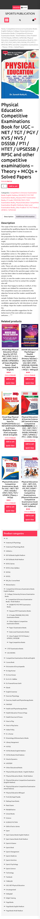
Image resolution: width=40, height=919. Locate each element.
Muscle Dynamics (11, 759)
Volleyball (9, 894)
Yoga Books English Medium (15, 906)
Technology (10, 873)
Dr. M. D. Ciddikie (11, 679)
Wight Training (11, 898)
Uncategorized (11, 889)
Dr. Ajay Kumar (10, 671)
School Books (10, 814)
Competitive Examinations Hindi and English (20, 658)
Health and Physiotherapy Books (16, 708)
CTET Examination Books (15, 648)
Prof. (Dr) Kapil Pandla (13, 797)
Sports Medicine (11, 856)
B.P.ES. (8, 576)
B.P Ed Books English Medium (15, 555)
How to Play (10, 721)
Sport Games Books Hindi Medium (17, 839)
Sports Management (12, 852)
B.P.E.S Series (10, 564)
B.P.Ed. (8, 572)
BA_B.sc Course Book (13, 580)
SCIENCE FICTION (12, 822)
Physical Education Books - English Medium (20, 772)
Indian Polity (10, 730)
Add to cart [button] (10, 379)
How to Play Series (12, 725)
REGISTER (16, 7)
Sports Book (10, 847)
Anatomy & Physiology (13, 542)
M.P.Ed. (8, 746)
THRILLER (9, 881)
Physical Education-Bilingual (15, 793)
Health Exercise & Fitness (14, 717)
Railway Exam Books (12, 801)
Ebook (8, 687)
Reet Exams (10, 805)
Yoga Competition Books (17, 642)
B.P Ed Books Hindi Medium (15, 559)
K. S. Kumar (9, 734)
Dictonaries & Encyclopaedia (15, 666)
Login (24, 7)
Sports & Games (11, 843)
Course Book (10, 662)
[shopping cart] (33, 20)
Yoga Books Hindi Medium (14, 911)
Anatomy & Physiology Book (15, 547)
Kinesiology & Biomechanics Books (17, 738)
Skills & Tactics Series (13, 826)
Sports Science (11, 868)
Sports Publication (20, 13)
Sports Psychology (12, 864)
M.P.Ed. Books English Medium (16, 751)
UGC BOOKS (11, 653)
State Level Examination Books (19, 632)
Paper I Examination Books (17, 628)
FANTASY (9, 704)
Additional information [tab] (25, 216)
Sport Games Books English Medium (17, 835)
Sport (8, 830)
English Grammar (11, 692)
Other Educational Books (14, 767)
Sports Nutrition (11, 860)
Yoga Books (9, 902)
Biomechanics (10, 585)
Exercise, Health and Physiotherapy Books (19, 700)
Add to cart (13, 186)
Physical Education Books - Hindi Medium (19, 776)
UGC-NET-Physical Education (15, 885)
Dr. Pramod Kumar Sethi (13, 683)
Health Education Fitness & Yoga (16, 713)
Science (8, 818)
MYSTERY (9, 763)
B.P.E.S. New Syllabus (12, 568)
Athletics (9, 551)
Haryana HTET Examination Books (20, 611)
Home (3, 29)
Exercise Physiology (12, 696)
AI (6, 538)
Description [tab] (8, 216)
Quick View (10, 383)
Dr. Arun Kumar (11, 675)
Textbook (9, 877)
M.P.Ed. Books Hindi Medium (15, 755)
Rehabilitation (10, 809)
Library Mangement (12, 742)
